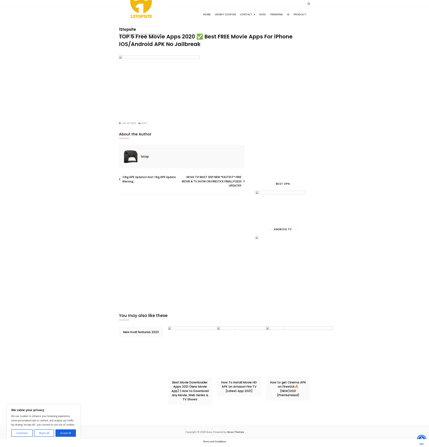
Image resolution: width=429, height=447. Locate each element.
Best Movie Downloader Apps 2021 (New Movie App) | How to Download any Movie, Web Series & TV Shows (190, 390)
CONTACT (246, 14)
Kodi (262, 14)
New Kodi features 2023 (141, 332)
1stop (145, 156)
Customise (22, 433)
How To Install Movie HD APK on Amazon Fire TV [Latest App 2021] (239, 386)
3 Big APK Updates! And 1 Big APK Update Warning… (149, 179)
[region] (43, 422)
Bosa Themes (235, 432)
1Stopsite (127, 29)
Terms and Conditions (214, 441)
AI (288, 14)
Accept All (65, 433)
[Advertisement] (284, 88)
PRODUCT (300, 14)
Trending (276, 14)
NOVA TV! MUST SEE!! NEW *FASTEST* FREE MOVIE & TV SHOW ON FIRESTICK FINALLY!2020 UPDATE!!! (211, 181)
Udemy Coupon (225, 14)
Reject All (44, 433)
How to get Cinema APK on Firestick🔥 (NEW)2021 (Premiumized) (288, 388)
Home (207, 14)
